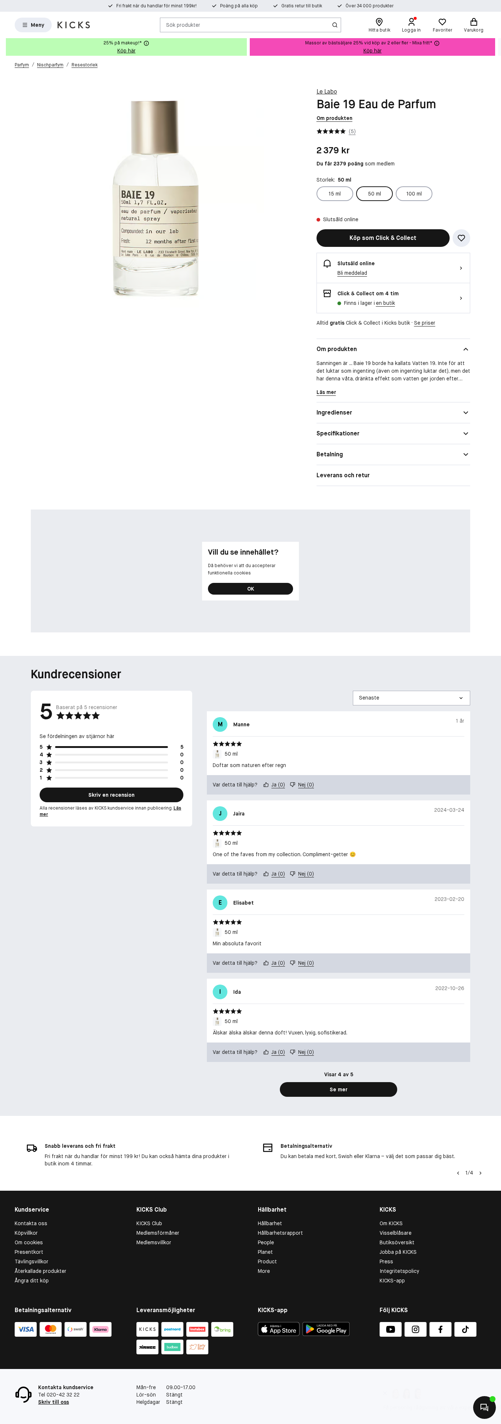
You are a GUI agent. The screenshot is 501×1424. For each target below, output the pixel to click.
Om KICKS (391, 1223)
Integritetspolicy (399, 1271)
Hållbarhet (270, 1223)
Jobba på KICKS (398, 1252)
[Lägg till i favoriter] (461, 238)
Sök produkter (183, 24)
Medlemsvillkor (153, 1242)
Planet (265, 1252)
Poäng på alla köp (239, 6)
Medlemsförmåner (157, 1233)
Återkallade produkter (40, 1271)
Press (386, 1261)
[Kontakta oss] (484, 1407)
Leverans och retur (343, 475)
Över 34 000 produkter (369, 6)
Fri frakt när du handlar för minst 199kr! (156, 6)
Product (267, 1261)
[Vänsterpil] (457, 1173)
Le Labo (327, 91)
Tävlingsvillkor (31, 1261)
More (264, 1271)
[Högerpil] (495, 47)
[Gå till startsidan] (74, 25)
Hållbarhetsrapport (280, 1233)
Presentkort (29, 1252)
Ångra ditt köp (32, 1280)
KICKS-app (392, 1280)
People (266, 1242)
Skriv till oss (53, 1402)
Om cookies (29, 1242)
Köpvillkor (26, 1233)
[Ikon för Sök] (335, 25)
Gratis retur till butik (301, 6)
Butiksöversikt (397, 1242)
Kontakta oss (31, 1223)
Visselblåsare (396, 1233)
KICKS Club (149, 1223)
